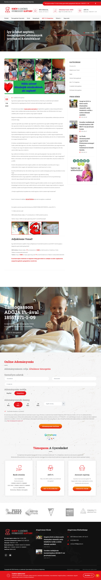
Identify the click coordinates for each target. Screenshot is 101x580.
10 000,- (28, 404)
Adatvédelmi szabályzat (73, 569)
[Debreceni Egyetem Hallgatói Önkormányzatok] (69, 512)
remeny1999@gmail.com (76, 544)
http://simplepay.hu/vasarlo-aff (15, 421)
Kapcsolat (66, 18)
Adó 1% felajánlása (50, 489)
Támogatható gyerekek (17, 18)
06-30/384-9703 (74, 540)
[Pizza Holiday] (13, 511)
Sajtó (71, 74)
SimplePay (20, 393)
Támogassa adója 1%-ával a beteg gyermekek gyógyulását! (67, 3)
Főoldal (6, 18)
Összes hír (73, 66)
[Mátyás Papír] (32, 512)
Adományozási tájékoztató (90, 569)
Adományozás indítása (50, 426)
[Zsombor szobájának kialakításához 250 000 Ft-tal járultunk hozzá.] (73, 124)
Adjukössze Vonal (74, 70)
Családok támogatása (18, 97)
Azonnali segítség (82, 475)
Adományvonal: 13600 (66, 10)
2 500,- (8, 404)
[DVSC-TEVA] (50, 512)
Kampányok (36, 18)
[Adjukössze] (88, 511)
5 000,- (18, 404)
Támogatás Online (82, 489)
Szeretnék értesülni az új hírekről (15, 411)
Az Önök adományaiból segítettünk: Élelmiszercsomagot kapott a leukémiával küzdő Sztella (86, 143)
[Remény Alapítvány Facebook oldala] (5, 555)
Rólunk (58, 18)
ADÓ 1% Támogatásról (14, 332)
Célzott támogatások (75, 78)
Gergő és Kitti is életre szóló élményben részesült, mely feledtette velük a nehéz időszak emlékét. (85, 108)
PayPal (9, 393)
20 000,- (38, 404)
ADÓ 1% (50, 475)
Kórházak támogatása (75, 90)
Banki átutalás (19, 475)
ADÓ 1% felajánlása (47, 18)
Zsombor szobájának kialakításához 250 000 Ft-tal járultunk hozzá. (54, 553)
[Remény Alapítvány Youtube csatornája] (10, 555)
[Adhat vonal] (81, 169)
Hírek (28, 18)
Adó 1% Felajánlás (75, 82)
